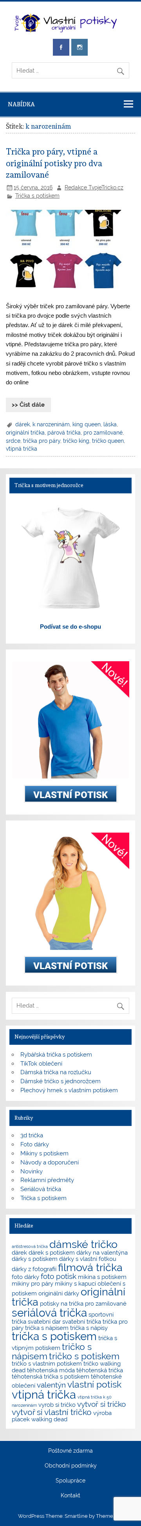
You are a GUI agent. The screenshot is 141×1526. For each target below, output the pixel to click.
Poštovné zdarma (70, 1451)
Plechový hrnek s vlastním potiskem (69, 1090)
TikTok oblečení (41, 1063)
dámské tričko (83, 1244)
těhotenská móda (51, 1370)
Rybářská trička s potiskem (56, 1054)
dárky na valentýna (102, 1252)
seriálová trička (49, 1312)
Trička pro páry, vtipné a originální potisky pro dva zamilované (54, 163)
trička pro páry (41, 441)
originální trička (25, 432)
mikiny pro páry (32, 1283)
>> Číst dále (28, 404)
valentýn (51, 1384)
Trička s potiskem (37, 196)
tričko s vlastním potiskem (47, 1363)
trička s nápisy (89, 1327)
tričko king (76, 441)
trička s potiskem (54, 1336)
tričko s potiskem (84, 1356)
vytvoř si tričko (101, 1404)
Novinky (31, 1171)
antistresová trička (30, 1246)
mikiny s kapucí (75, 1283)
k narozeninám (51, 424)
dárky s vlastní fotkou (87, 1258)
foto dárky (25, 1276)
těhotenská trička (99, 1370)
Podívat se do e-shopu (70, 626)
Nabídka (21, 104)
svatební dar (44, 1321)
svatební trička (81, 1321)
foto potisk (58, 1276)
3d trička (31, 1135)
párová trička (64, 432)
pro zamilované (103, 432)
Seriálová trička (40, 1189)
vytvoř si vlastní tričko (52, 1412)
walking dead (49, 1419)
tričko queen (108, 441)
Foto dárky (34, 1144)
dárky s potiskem (35, 1258)
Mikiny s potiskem (44, 1153)
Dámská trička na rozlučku (55, 1072)
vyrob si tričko (57, 1404)
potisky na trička (61, 1303)
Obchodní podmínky (71, 1466)
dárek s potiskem (52, 1252)
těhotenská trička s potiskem (50, 1376)
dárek (22, 424)
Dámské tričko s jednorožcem (60, 1081)
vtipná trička (21, 449)
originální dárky (58, 1293)
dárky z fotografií (34, 1269)
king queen (86, 424)
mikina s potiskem (102, 1276)
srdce (13, 441)
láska (110, 424)
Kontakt (70, 1496)
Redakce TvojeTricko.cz (94, 187)
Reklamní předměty (47, 1180)
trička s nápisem (47, 1327)
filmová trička (90, 1267)
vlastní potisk (94, 1384)
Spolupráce (70, 1481)
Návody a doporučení (49, 1162)
